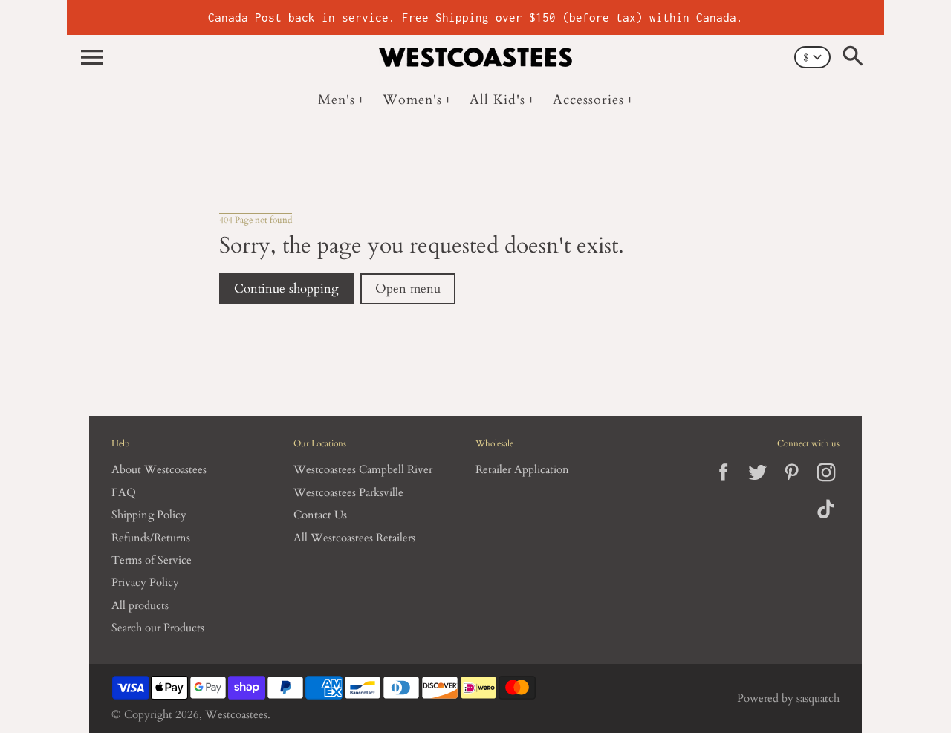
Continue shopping (286, 289)
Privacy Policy (145, 582)
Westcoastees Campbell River (362, 470)
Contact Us (320, 515)
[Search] (856, 57)
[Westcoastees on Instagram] (826, 484)
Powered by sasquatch (788, 698)
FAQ (123, 493)
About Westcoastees (159, 470)
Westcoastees (236, 715)
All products (140, 605)
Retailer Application (522, 470)
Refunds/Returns (150, 538)
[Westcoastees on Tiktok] (826, 519)
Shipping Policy (148, 515)
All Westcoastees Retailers (354, 538)
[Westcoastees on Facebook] (723, 484)
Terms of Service (151, 560)
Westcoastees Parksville (348, 493)
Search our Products (157, 628)
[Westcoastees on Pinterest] (791, 484)
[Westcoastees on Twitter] (757, 484)
